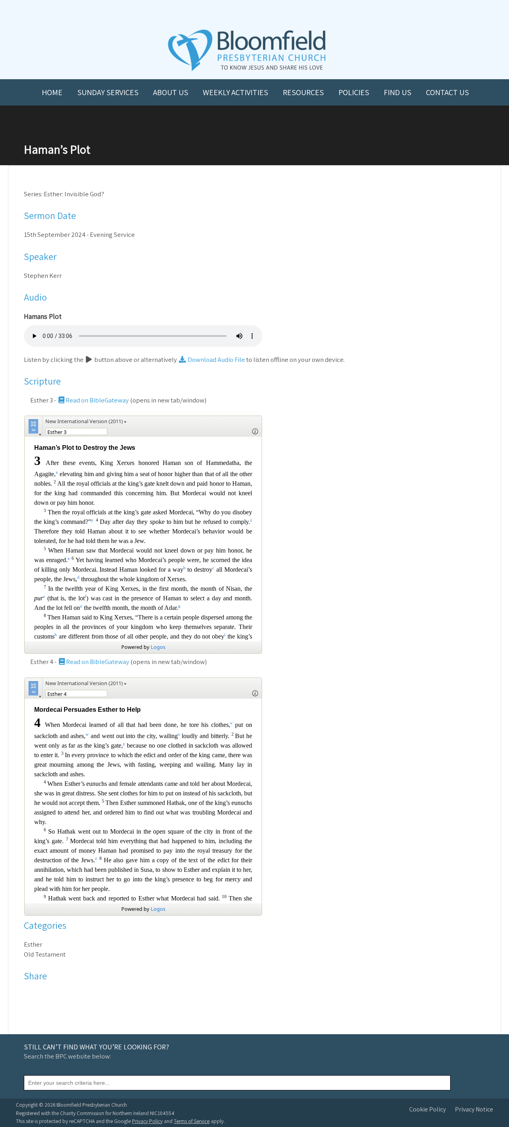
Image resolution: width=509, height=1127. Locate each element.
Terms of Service (192, 1121)
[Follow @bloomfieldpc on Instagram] (254, 12)
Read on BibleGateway (97, 400)
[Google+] (61, 994)
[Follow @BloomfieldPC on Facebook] (237, 12)
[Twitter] (40, 994)
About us (170, 92)
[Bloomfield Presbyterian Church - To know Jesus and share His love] (247, 70)
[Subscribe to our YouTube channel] (219, 12)
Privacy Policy (147, 1121)
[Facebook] (30, 994)
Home (52, 92)
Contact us (447, 92)
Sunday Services (107, 92)
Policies (353, 92)
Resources (303, 92)
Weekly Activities (235, 92)
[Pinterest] (51, 994)
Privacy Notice (474, 1109)
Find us (397, 92)
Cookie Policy (427, 1109)
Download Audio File (216, 359)
